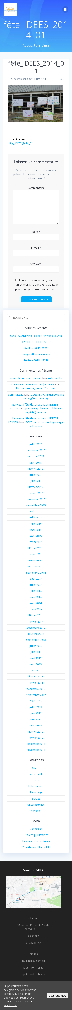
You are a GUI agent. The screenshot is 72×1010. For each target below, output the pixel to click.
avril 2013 (36, 664)
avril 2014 (36, 603)
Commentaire (36, 188)
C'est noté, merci (58, 995)
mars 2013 (36, 670)
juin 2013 (36, 652)
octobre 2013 (36, 633)
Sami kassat (15, 394)
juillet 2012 (36, 707)
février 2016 (36, 487)
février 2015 (36, 548)
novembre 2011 (36, 750)
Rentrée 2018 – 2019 (36, 360)
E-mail (36, 248)
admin (18, 79)
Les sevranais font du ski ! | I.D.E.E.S (32, 384)
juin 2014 (36, 591)
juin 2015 (36, 523)
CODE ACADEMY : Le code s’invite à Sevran (36, 336)
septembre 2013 (36, 640)
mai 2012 (36, 719)
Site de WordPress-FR (36, 847)
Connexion (36, 829)
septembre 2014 (36, 572)
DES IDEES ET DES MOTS (36, 342)
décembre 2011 (36, 743)
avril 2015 (36, 536)
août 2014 (36, 578)
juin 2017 (36, 481)
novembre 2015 (36, 499)
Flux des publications (36, 835)
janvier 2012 (36, 737)
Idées (36, 780)
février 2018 (36, 468)
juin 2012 (36, 713)
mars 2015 (36, 542)
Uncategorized (36, 804)
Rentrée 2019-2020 (36, 348)
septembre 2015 (36, 505)
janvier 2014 (36, 621)
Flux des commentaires (36, 841)
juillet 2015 (36, 517)
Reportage (36, 792)
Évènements (36, 774)
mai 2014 (36, 597)
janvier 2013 (36, 682)
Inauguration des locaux (36, 354)
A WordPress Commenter (25, 378)
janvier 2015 (36, 554)
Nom (36, 231)
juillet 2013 (36, 646)
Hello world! (55, 378)
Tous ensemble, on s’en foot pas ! (36, 388)
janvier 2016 (36, 493)
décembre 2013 (36, 627)
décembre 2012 (36, 689)
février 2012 (36, 731)
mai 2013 (36, 658)
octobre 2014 (36, 566)
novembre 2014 (36, 560)
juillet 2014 (36, 584)
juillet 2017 (36, 474)
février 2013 (36, 676)
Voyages (36, 810)
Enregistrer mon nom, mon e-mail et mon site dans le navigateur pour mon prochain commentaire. (36, 284)
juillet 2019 (36, 444)
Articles (36, 768)
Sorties (36, 798)
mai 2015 (36, 530)
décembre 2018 (36, 450)
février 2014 (36, 615)
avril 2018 (36, 462)
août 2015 (36, 511)
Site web (36, 264)
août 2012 (36, 701)
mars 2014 (36, 609)
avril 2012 (36, 725)
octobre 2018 (36, 456)
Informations (36, 786)
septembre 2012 (36, 695)
